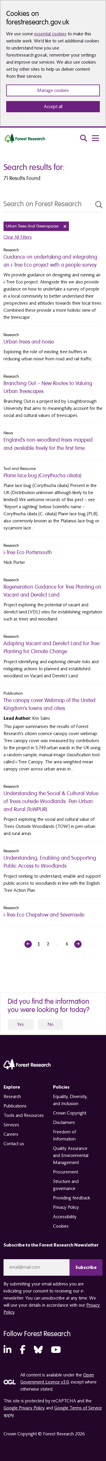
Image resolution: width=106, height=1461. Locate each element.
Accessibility (65, 1216)
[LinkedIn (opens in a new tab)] (7, 1350)
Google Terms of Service (78, 1408)
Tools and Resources (24, 1115)
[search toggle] (83, 138)
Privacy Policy (66, 1207)
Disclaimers (64, 1122)
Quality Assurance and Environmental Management (70, 1155)
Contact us (14, 1143)
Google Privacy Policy (24, 1408)
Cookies (61, 1226)
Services (11, 1124)
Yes (20, 1024)
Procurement (65, 1172)
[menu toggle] (95, 138)
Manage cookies (53, 90)
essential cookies (50, 34)
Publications (15, 1106)
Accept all (53, 106)
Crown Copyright (69, 1113)
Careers (11, 1134)
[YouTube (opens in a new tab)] (56, 1350)
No (50, 1024)
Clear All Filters (18, 237)
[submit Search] (98, 204)
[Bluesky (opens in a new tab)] (38, 1350)
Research (12, 1096)
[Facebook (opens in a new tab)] (22, 1350)
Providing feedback (71, 1198)
